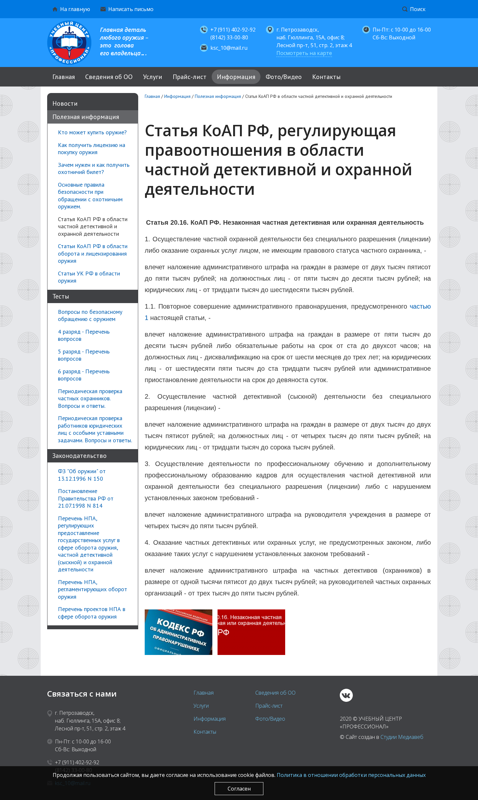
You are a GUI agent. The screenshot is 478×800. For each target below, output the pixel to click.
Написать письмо (130, 9)
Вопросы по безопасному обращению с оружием (90, 315)
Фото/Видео (284, 77)
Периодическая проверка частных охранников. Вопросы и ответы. (90, 398)
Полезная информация (85, 117)
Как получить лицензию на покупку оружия (91, 148)
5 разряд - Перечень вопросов (84, 355)
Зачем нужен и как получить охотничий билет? (93, 168)
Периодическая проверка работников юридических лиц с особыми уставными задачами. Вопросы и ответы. (95, 429)
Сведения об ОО (109, 77)
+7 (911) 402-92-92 (233, 29)
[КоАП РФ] (178, 632)
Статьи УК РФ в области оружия (89, 277)
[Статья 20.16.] (251, 632)
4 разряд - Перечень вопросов (84, 335)
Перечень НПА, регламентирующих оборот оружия (92, 589)
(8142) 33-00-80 (229, 37)
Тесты (60, 296)
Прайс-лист (189, 77)
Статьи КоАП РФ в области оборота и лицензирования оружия (92, 253)
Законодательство (79, 455)
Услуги (152, 77)
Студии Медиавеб (401, 736)
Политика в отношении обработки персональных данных (351, 775)
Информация (236, 77)
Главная (63, 77)
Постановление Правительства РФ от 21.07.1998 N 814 (85, 498)
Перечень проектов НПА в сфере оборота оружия (91, 613)
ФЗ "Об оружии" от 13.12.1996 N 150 (82, 475)
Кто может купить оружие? (92, 132)
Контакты (326, 77)
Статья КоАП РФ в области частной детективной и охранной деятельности (92, 226)
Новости (65, 103)
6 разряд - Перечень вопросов (84, 375)
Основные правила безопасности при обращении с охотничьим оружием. (90, 195)
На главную (75, 9)
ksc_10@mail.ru (228, 47)
